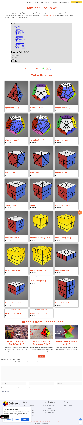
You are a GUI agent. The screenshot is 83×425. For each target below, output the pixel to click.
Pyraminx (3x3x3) (12, 108)
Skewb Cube (10, 173)
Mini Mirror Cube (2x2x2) (40, 238)
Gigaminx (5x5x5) (12, 140)
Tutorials (55, 2)
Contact (41, 421)
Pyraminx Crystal (62, 140)
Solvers (29, 2)
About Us (36, 421)
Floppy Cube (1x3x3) (63, 270)
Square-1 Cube (11, 205)
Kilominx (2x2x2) (36, 108)
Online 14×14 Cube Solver (49, 410)
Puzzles (36, 2)
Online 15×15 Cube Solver (49, 412)
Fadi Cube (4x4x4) (12, 238)
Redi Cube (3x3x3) (62, 205)
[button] (31, 2)
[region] (17, 414)
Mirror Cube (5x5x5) (38, 270)
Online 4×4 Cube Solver (28, 407)
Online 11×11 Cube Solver (48, 405)
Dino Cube (34, 173)
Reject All (17, 419)
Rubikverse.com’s (50, 15)
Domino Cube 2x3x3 (13, 303)
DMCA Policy (56, 421)
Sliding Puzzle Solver (64, 2)
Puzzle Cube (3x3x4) (63, 303)
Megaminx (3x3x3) (62, 108)
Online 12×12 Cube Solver (49, 407)
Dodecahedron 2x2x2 (38, 313)
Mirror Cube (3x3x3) (63, 238)
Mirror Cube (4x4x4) (13, 270)
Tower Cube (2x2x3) (38, 281)
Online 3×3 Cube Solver (28, 405)
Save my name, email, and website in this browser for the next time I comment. (23, 388)
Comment (4, 365)
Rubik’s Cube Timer (45, 2)
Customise (8, 419)
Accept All (25, 419)
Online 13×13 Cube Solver (49, 408)
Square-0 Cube (61, 173)
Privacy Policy (48, 421)
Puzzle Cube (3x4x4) (13, 313)
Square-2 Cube (36, 205)
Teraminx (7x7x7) (37, 140)
